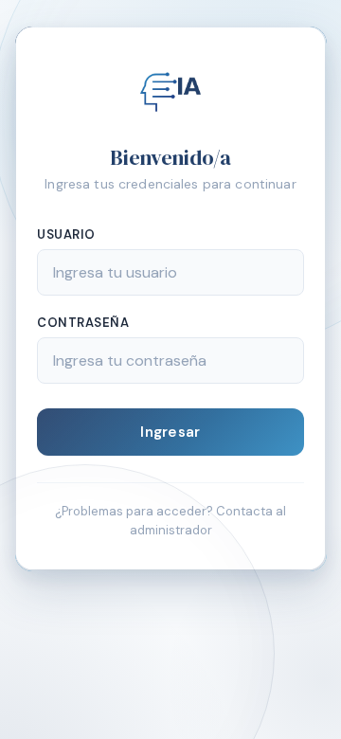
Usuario (66, 234)
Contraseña (83, 323)
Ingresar (170, 432)
